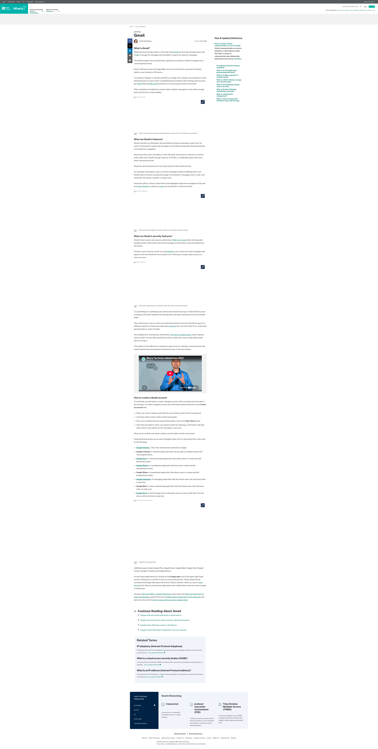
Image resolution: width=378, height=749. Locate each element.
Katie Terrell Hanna (145, 41)
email (176, 52)
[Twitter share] (129, 45)
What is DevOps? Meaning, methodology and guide (226, 90)
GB (137, 55)
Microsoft (154, 84)
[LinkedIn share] (129, 50)
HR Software (138, 719)
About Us (145, 738)
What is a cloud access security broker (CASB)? (162, 658)
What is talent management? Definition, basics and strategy (228, 100)
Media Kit (216, 738)
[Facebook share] (129, 40)
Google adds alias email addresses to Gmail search (160, 615)
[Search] (360, 6)
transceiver (172, 703)
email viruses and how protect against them (170, 600)
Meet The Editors (154, 738)
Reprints (233, 738)
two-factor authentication (180, 335)
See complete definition (155, 652)
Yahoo (139, 84)
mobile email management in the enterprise (183, 597)
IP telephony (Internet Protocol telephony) (159, 646)
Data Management (39, 1)
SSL (174, 240)
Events (209, 738)
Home (131, 26)
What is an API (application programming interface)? (227, 71)
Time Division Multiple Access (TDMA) (232, 706)
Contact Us (180, 738)
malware (172, 326)
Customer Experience (140, 723)
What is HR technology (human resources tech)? (228, 85)
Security (19, 1)
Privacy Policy (161, 744)
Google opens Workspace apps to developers (158, 625)
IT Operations (29, 1)
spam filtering (143, 186)
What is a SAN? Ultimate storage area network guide (229, 81)
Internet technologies (140, 26)
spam (161, 186)
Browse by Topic (180, 734)
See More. (238, 59)
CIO (24, 1)
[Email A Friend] (129, 60)
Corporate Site (224, 738)
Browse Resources (195, 734)
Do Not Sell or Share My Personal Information (192, 744)
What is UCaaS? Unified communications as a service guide (227, 45)
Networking (137, 705)
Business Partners (199, 738)
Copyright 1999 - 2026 (175, 741)
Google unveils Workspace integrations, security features (163, 630)
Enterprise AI (11, 1)
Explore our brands (368, 1)
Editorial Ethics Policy (168, 738)
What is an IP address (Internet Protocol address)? (164, 670)
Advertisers (188, 738)
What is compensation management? (225, 95)
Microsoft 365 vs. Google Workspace (157, 594)
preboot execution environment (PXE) (201, 708)
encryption (181, 240)
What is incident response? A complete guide (227, 76)
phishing (170, 251)
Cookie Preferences (172, 744)
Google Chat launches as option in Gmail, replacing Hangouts (164, 620)
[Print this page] (129, 55)
